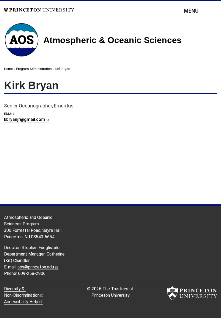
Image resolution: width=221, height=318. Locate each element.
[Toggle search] (213, 10)
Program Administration (34, 69)
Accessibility (21, 301)
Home (8, 69)
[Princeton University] (39, 9)
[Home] (23, 42)
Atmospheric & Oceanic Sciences (112, 40)
